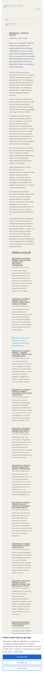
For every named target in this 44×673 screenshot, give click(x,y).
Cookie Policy (18, 651)
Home (38, 9)
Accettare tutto (22, 657)
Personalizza (22, 663)
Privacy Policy (7, 651)
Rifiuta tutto (22, 668)
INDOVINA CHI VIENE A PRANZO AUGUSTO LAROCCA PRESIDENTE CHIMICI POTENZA (21, 301)
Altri (20, 38)
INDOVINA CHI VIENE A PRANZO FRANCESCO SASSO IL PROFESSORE (21, 467)
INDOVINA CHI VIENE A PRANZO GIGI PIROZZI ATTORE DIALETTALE (21, 430)
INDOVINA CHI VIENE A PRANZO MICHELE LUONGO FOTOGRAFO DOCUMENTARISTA (21, 505)
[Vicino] (41, 635)
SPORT (25, 38)
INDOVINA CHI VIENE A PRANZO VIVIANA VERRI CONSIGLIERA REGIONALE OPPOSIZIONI (21, 261)
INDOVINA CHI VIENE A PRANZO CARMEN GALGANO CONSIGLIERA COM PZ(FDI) (22, 392)
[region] (22, 653)
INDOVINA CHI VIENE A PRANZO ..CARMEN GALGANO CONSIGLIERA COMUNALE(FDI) (22, 353)
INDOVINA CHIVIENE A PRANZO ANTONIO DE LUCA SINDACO (21, 624)
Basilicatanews (24, 267)
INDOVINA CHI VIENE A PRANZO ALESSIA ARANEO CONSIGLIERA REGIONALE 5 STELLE (21, 583)
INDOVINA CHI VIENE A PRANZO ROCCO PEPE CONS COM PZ (21, 545)
